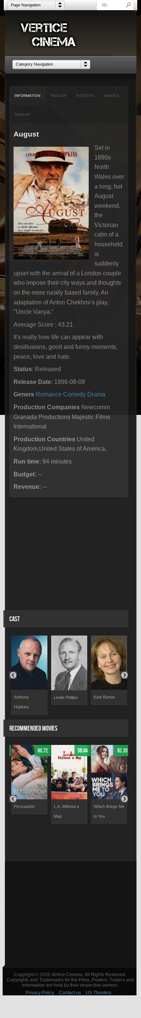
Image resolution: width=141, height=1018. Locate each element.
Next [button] (124, 675)
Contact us (70, 992)
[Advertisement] (70, 914)
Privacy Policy (40, 992)
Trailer (58, 96)
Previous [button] (13, 675)
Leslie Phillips (66, 697)
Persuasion (24, 806)
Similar (22, 114)
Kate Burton (104, 697)
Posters (85, 96)
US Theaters (98, 992)
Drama (96, 394)
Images (111, 96)
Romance (49, 394)
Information (27, 96)
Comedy (74, 394)
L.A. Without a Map (66, 811)
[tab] (27, 95)
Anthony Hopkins (21, 702)
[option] (29, 675)
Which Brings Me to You (109, 811)
